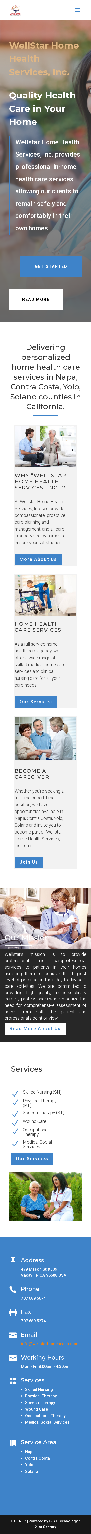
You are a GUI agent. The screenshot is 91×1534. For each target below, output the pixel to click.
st (40, 1527)
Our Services (36, 701)
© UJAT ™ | (19, 1521)
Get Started (51, 266)
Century (49, 1527)
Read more (36, 299)
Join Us (29, 862)
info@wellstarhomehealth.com (49, 1343)
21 (37, 1527)
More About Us (38, 559)
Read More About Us (35, 1028)
